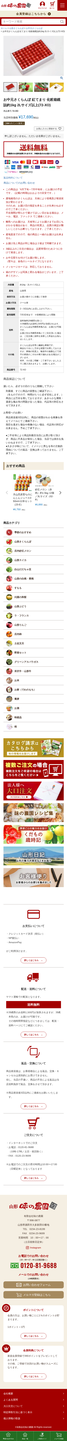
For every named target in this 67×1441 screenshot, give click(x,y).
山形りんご (20, 624)
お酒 (16, 708)
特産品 (18, 717)
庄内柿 (18, 634)
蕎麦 (16, 698)
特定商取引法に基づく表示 (17, 1412)
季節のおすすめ (22, 532)
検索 (62, 21)
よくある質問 (10, 1399)
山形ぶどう (20, 606)
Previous (6, 492)
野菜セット (20, 652)
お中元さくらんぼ (34, 28)
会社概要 (8, 1393)
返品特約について (13, 177)
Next (60, 492)
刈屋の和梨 (20, 597)
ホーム (4, 28)
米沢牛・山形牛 (22, 671)
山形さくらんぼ (16, 28)
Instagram (35, 1247)
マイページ (42, 8)
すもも (18, 587)
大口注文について (13, 1406)
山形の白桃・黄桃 (24, 578)
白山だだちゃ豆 (22, 569)
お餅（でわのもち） (25, 689)
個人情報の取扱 (11, 1418)
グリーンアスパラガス (26, 661)
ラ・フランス (21, 615)
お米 (16, 680)
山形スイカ (20, 560)
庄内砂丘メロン (22, 550)
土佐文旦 (19, 643)
